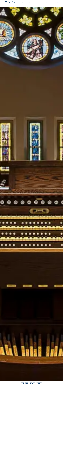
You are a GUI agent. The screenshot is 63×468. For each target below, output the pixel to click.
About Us (30, 2)
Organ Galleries (24, 2)
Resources (50, 2)
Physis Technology (36, 2)
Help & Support (57, 2)
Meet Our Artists (44, 2)
